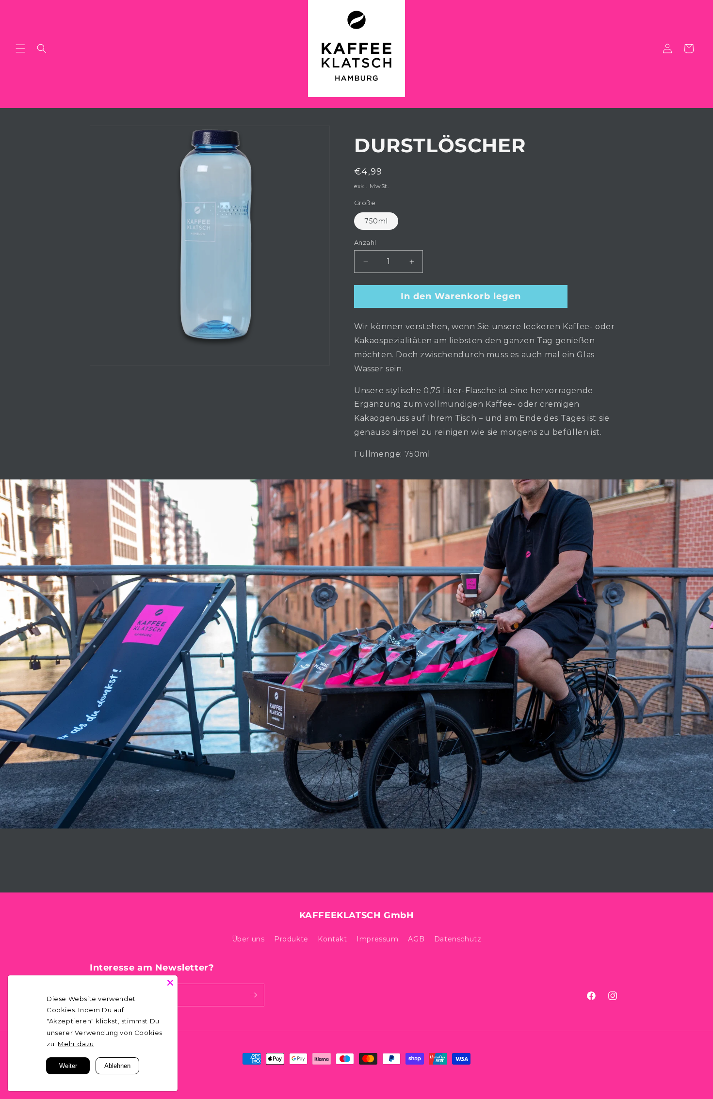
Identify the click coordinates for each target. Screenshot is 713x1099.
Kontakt (332, 939)
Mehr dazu (76, 1044)
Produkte (291, 939)
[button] (20, 48)
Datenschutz (458, 939)
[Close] (170, 983)
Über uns (248, 939)
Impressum (377, 939)
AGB (416, 939)
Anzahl (365, 242)
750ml (376, 221)
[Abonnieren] (253, 995)
